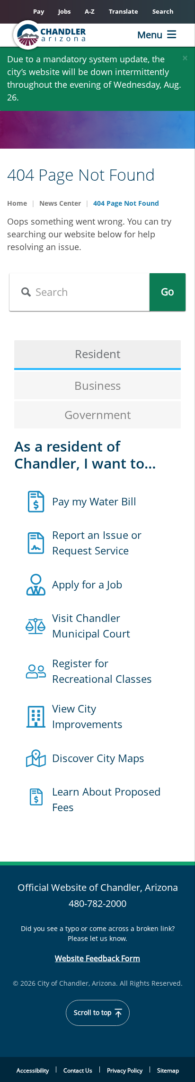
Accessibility (33, 1070)
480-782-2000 (97, 903)
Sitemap (168, 1070)
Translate (123, 11)
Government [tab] (97, 414)
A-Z (90, 11)
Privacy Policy (124, 1070)
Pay (38, 11)
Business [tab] (97, 385)
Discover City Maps (98, 758)
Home (17, 203)
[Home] (64, 35)
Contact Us (77, 1070)
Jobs (64, 11)
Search (163, 11)
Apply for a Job (87, 584)
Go (167, 291)
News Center (60, 203)
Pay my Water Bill (94, 501)
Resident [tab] (97, 353)
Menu (149, 34)
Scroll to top (94, 1012)
